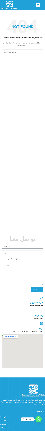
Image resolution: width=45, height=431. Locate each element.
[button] (38, 5)
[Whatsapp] (38, 419)
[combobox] (4, 259)
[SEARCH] (40, 52)
